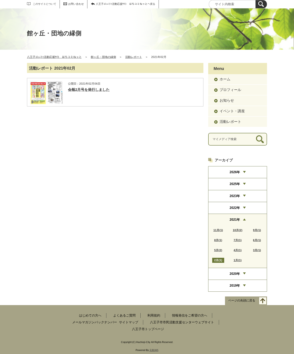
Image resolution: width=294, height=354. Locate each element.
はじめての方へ (90, 315)
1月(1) (238, 260)
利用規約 (153, 315)
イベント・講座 (232, 111)
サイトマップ (128, 322)
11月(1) (218, 230)
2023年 (235, 196)
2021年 (235, 219)
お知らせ (227, 100)
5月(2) (218, 250)
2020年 (235, 273)
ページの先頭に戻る (241, 300)
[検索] (261, 4)
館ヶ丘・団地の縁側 (103, 57)
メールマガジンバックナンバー (94, 322)
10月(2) (237, 230)
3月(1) (257, 250)
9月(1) (257, 230)
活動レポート (133, 57)
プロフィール (230, 90)
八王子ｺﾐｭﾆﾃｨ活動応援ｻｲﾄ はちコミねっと (54, 57)
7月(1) (238, 240)
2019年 (235, 285)
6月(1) (257, 240)
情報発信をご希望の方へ (189, 315)
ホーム (225, 79)
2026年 (235, 172)
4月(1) (238, 250)
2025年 (235, 184)
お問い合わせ (76, 3)
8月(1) (218, 240)
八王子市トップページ (148, 329)
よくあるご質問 (124, 315)
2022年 (235, 207)
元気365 (153, 350)
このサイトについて (44, 3)
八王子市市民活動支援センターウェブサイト (182, 322)
